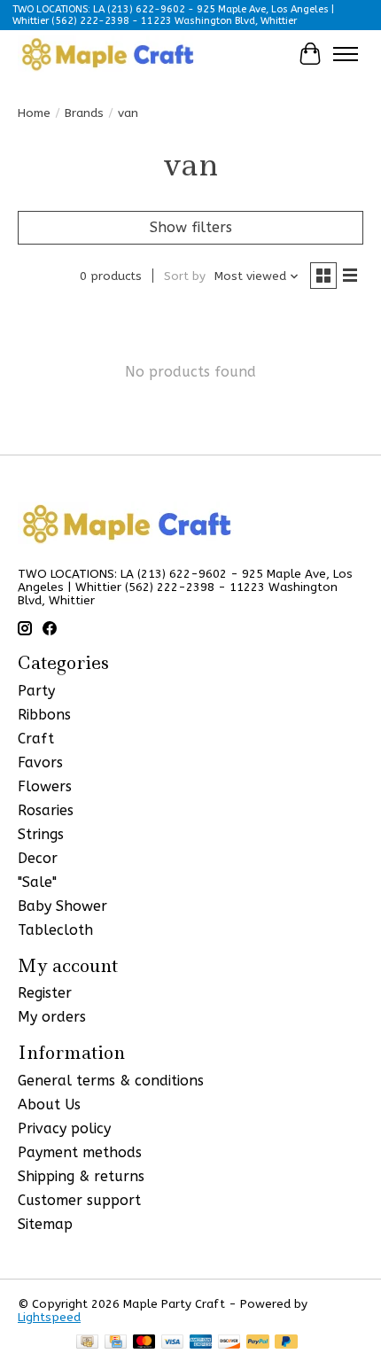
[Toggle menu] (345, 54)
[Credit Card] (116, 1342)
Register (45, 992)
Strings (41, 834)
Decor (38, 858)
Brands (84, 113)
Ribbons (44, 714)
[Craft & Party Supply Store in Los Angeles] (107, 53)
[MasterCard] (144, 1342)
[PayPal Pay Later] (286, 1342)
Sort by (185, 276)
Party (36, 690)
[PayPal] (257, 1342)
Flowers (45, 786)
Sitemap (45, 1224)
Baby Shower (62, 906)
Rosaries (46, 810)
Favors (40, 762)
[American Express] (201, 1342)
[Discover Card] (229, 1342)
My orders (52, 1016)
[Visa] (172, 1342)
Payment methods (80, 1152)
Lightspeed (49, 1317)
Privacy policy (64, 1128)
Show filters (191, 227)
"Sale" (37, 882)
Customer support (79, 1200)
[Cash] (87, 1342)
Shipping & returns (81, 1176)
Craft (36, 738)
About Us (49, 1104)
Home (34, 113)
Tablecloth (55, 930)
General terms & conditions (111, 1080)
